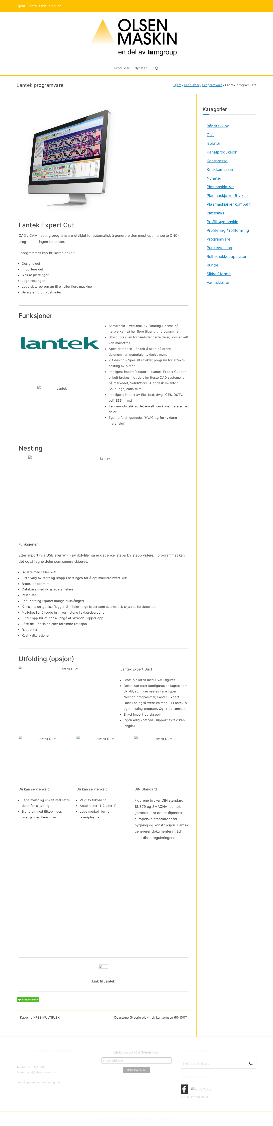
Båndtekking (218, 126)
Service (55, 6)
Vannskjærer (218, 282)
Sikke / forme (219, 273)
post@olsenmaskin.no (41, 1072)
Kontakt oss (37, 6)
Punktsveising (219, 247)
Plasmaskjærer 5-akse (227, 195)
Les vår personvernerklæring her (38, 1082)
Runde (212, 265)
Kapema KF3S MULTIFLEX (40, 1017)
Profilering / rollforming (228, 230)
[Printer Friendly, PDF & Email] (28, 999)
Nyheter (141, 68)
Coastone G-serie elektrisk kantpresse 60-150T (150, 1017)
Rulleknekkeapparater (226, 256)
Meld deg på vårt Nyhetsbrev (136, 1052)
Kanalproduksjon (222, 152)
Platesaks (215, 213)
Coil (210, 134)
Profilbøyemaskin (222, 221)
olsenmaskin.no (130, 1118)
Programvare (218, 239)
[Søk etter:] (218, 1063)
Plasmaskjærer (220, 186)
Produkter (122, 68)
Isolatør (213, 143)
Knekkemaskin (220, 169)
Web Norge (201, 1096)
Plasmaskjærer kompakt (229, 204)
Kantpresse (217, 160)
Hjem (21, 6)
